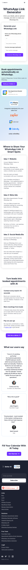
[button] (25, 3)
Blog (2, 495)
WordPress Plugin (6, 504)
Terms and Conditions (7, 549)
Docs (2, 500)
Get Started (14, 454)
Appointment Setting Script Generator (11, 536)
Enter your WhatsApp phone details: (13, 34)
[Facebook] (2, 556)
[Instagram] (9, 556)
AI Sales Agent (5, 525)
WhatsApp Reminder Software (9, 518)
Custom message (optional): (13, 47)
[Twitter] (6, 556)
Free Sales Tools (5, 534)
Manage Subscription (7, 507)
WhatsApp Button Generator (9, 540)
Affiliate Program (6, 502)
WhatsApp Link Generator (8, 538)
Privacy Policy (5, 547)
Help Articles (4, 509)
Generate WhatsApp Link (14, 55)
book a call (8, 327)
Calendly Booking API (7, 520)
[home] (4, 3)
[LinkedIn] (12, 556)
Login (2, 497)
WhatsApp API (5, 522)
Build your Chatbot (9, 84)
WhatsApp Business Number (9, 527)
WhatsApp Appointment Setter (9, 516)
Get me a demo (14, 335)
